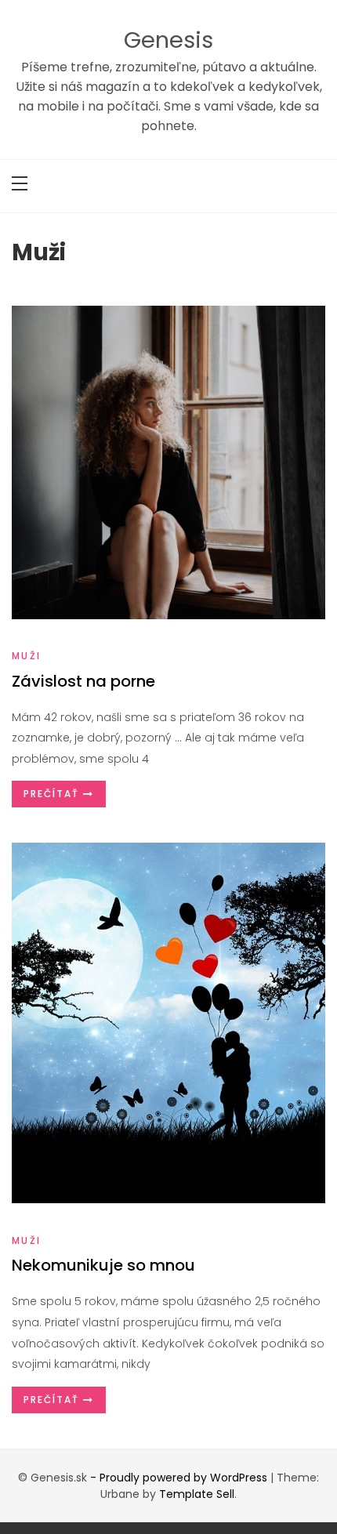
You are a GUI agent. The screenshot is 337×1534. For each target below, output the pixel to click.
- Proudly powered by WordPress (180, 1477)
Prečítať (53, 793)
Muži (27, 655)
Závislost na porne (83, 681)
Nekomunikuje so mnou (103, 1265)
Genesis (168, 40)
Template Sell (196, 1494)
